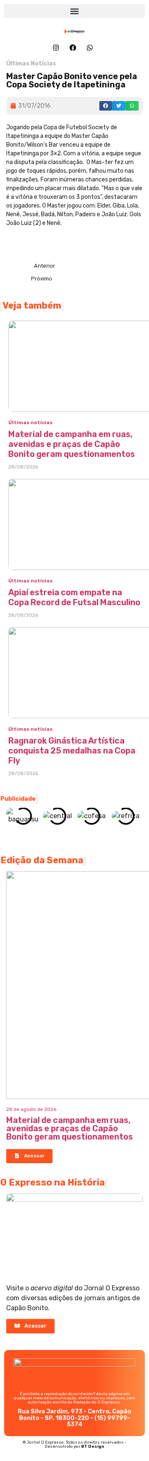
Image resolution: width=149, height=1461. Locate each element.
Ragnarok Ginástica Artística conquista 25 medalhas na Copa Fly (71, 751)
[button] (74, 11)
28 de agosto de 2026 (31, 1109)
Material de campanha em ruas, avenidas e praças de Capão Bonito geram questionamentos (71, 444)
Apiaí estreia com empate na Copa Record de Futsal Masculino (74, 597)
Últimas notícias (30, 422)
